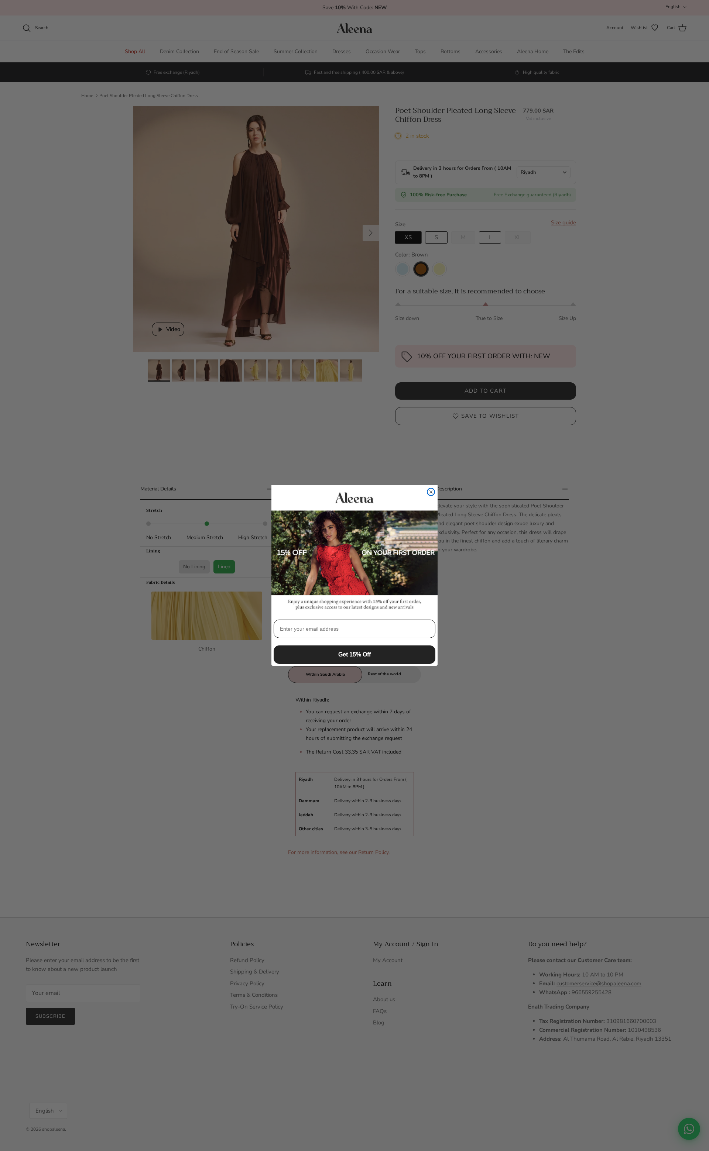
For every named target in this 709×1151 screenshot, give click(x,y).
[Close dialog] (431, 492)
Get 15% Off (354, 654)
